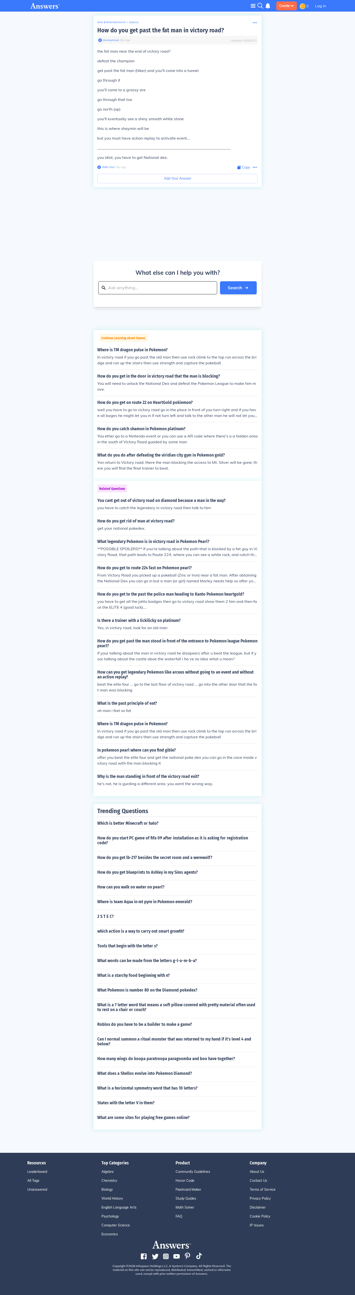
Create (284, 6)
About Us (257, 1171)
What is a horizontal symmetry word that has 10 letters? (147, 1088)
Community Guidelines (193, 1171)
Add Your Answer (177, 178)
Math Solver (185, 1207)
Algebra (107, 1171)
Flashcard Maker (188, 1189)
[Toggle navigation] (253, 5)
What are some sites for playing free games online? (143, 1117)
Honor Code (185, 1180)
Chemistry (109, 1180)
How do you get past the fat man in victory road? (160, 30)
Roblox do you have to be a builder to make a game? (144, 1024)
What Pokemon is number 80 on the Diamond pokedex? (147, 990)
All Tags (33, 1180)
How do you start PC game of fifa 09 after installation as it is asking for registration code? (172, 840)
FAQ (179, 1216)
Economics (109, 1234)
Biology (107, 1189)
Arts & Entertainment (111, 22)
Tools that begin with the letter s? (127, 946)
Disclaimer (258, 1207)
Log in (320, 5)
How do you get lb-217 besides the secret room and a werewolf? (154, 857)
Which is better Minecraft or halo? (127, 823)
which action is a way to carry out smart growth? (140, 931)
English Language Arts (118, 1207)
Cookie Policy (260, 1216)
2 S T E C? (105, 916)
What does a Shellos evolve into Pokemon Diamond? (144, 1073)
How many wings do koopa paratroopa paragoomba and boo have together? (166, 1058)
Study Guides (186, 1198)
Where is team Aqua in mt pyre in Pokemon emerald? (144, 901)
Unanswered (37, 1189)
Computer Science (115, 1225)
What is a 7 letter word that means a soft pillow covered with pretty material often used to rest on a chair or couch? (176, 1007)
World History (112, 1198)
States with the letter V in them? (126, 1102)
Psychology (110, 1216)
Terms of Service (263, 1189)
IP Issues (257, 1225)
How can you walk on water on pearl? (130, 887)
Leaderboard (37, 1171)
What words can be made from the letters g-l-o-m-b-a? (147, 960)
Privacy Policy (260, 1198)
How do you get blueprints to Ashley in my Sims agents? (147, 872)
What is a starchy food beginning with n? (133, 975)
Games (134, 22)
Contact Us (258, 1180)
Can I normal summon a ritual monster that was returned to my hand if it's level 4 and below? (174, 1041)
